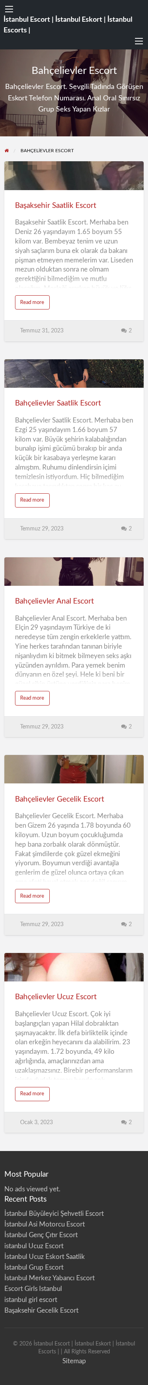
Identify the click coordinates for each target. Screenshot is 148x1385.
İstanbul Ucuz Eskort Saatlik (44, 1256)
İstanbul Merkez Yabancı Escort (49, 1278)
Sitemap (74, 1361)
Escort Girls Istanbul (33, 1288)
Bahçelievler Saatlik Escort (58, 403)
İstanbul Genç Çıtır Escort (41, 1235)
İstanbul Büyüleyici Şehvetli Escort (54, 1213)
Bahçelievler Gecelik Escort (59, 799)
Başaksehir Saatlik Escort (55, 205)
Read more (35, 304)
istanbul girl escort (30, 1299)
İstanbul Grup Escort (34, 1267)
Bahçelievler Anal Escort (54, 601)
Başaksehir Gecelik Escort (41, 1310)
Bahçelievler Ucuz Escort (56, 997)
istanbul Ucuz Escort (34, 1246)
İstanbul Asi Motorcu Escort (44, 1224)
